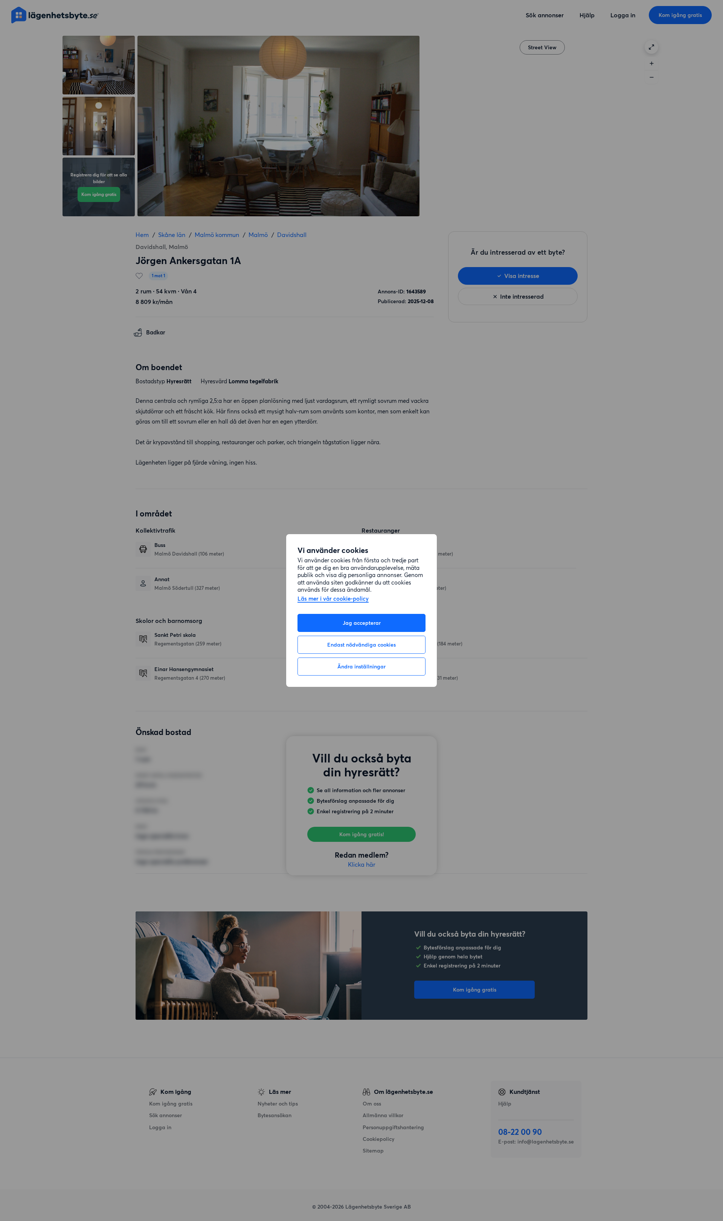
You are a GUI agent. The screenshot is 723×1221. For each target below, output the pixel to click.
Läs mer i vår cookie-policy (333, 599)
